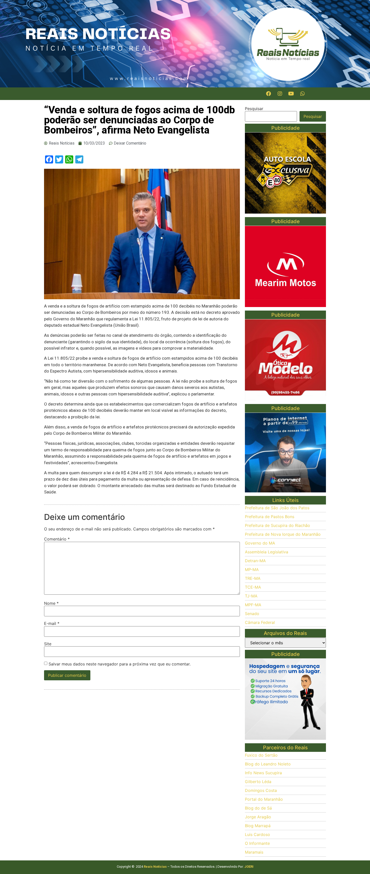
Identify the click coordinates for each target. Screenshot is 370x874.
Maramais (254, 852)
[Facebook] (269, 94)
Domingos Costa (261, 790)
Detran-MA (255, 560)
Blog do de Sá (258, 808)
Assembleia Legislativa (266, 551)
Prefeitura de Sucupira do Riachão (277, 525)
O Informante (257, 843)
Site (47, 644)
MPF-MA (253, 604)
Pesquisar (254, 109)
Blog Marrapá (258, 825)
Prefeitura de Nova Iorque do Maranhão (283, 534)
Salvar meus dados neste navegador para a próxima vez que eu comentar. (120, 664)
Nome (51, 603)
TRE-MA (253, 578)
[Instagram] (280, 94)
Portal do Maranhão (264, 799)
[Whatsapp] (303, 94)
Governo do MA (260, 543)
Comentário (57, 539)
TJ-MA (251, 595)
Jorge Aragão (258, 816)
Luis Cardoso (257, 834)
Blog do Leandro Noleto (268, 763)
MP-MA (252, 569)
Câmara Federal (260, 622)
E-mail (51, 623)
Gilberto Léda (258, 781)
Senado (252, 613)
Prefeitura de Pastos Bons (269, 516)
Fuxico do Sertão (261, 755)
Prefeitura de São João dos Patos (277, 507)
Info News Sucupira (263, 772)
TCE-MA (253, 587)
